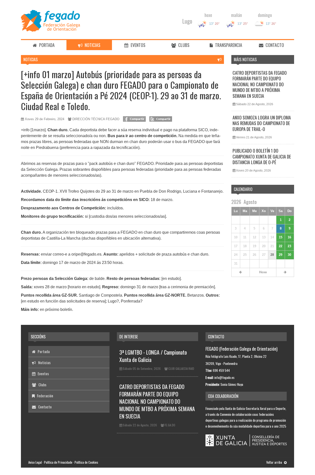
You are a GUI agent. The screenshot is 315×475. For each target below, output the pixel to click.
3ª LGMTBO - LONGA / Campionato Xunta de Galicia (153, 355)
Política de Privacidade (58, 462)
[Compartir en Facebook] (134, 119)
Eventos (137, 45)
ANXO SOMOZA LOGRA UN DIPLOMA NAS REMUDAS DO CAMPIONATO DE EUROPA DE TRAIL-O (262, 123)
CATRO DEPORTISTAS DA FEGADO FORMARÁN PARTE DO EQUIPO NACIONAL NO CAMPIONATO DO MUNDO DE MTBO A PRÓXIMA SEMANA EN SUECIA (260, 84)
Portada (46, 45)
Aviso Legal (35, 462)
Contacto (274, 45)
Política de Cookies (86, 462)
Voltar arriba (274, 462)
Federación (44, 396)
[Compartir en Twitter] (160, 119)
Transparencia (228, 45)
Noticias (92, 45)
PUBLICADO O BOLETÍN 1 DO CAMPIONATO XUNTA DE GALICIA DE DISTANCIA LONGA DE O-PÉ (262, 156)
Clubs (183, 45)
